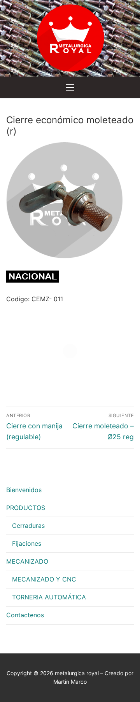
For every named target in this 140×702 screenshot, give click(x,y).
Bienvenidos (24, 490)
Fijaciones (26, 543)
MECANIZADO (27, 561)
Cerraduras (28, 525)
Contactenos (25, 615)
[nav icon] (70, 87)
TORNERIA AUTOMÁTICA (49, 597)
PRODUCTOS (25, 508)
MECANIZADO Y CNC (44, 579)
